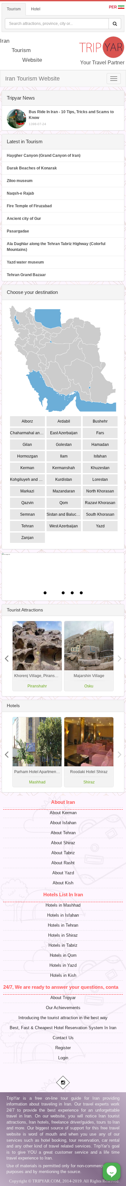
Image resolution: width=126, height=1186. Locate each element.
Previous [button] (119, 656)
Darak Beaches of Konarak (32, 168)
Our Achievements (63, 1007)
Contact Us (63, 1037)
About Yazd (63, 872)
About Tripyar (63, 997)
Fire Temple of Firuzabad (29, 206)
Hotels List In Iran (63, 894)
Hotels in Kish (63, 975)
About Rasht (63, 862)
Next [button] (6, 656)
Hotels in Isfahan (63, 915)
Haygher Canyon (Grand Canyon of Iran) (43, 155)
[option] (89, 656)
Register (63, 1047)
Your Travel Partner (102, 62)
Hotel (35, 9)
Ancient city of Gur (24, 218)
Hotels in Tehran (63, 925)
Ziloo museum (20, 180)
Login (63, 1057)
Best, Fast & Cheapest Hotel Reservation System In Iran (63, 1027)
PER (113, 7)
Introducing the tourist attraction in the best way (63, 1017)
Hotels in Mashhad (63, 905)
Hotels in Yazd (63, 965)
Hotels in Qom (63, 955)
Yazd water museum (25, 262)
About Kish (63, 882)
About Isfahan (63, 822)
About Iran (63, 802)
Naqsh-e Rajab (20, 193)
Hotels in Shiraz (63, 935)
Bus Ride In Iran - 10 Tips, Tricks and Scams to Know (71, 118)
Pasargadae (18, 231)
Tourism (14, 9)
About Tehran (63, 832)
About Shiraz (63, 842)
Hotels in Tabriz (63, 945)
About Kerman (63, 812)
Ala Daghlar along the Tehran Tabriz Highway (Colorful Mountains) (56, 247)
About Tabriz (63, 852)
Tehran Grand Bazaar (26, 275)
